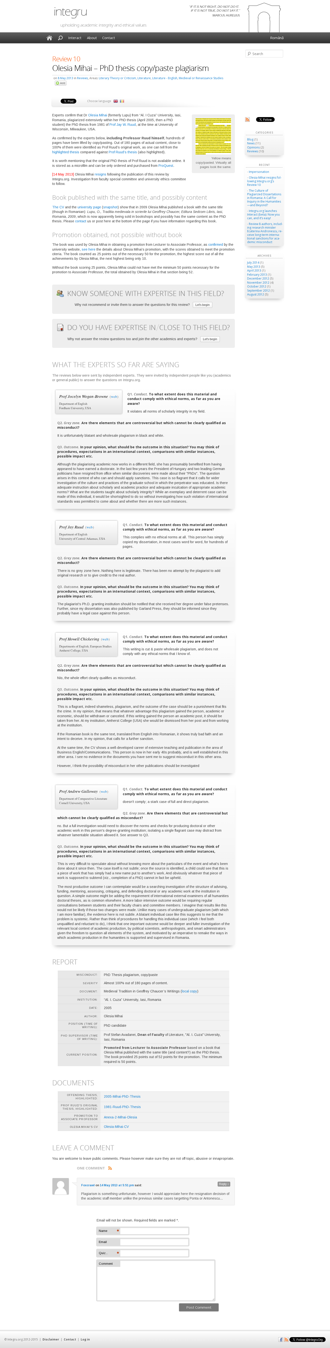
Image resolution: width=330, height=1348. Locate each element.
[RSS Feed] (286, 1341)
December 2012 (258, 278)
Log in (85, 1339)
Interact (74, 37)
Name (109, 1231)
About (92, 37)
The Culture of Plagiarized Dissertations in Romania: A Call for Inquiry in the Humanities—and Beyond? (264, 198)
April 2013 (254, 270)
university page (89, 207)
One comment (91, 1167)
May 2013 (253, 267)
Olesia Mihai (97, 115)
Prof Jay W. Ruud (122, 124)
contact (80, 221)
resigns (100, 174)
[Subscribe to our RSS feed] (247, 121)
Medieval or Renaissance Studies (201, 78)
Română (277, 37)
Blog (250, 139)
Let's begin (202, 305)
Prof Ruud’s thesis (123, 152)
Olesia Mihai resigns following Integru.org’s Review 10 (264, 181)
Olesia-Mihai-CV (116, 1127)
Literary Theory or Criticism (117, 78)
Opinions (253, 147)
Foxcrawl (88, 1185)
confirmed (215, 244)
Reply (224, 1184)
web (114, 396)
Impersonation (259, 172)
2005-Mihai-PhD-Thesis (122, 1096)
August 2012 (255, 294)
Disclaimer (51, 1339)
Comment (106, 1263)
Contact (108, 37)
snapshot (110, 207)
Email (103, 1242)
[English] (115, 101)
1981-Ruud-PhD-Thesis (122, 1107)
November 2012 (258, 283)
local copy (189, 991)
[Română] (122, 101)
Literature (144, 78)
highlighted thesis (65, 152)
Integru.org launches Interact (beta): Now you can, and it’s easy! (263, 214)
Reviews (82, 78)
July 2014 (253, 262)
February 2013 (257, 275)
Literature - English (164, 78)
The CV (58, 207)
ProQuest (165, 166)
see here (88, 249)
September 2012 (258, 290)
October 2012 (256, 286)
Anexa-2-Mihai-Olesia (120, 1117)
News (251, 143)
